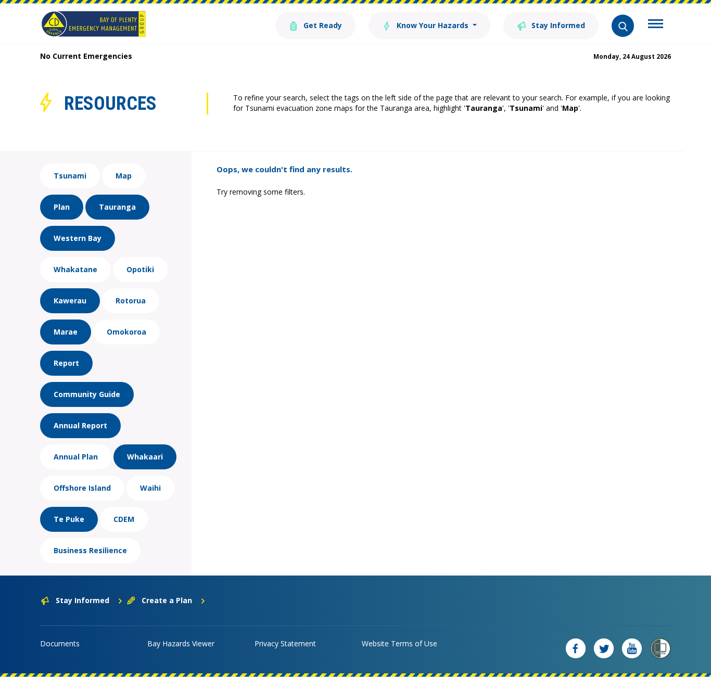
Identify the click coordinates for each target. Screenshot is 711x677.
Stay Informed (557, 25)
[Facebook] (576, 648)
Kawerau (70, 300)
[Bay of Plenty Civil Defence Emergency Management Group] (93, 24)
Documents (60, 643)
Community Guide (87, 394)
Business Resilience (90, 550)
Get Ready (321, 25)
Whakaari (145, 457)
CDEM (123, 519)
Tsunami (70, 176)
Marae (66, 332)
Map (124, 176)
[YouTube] (632, 648)
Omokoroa (126, 332)
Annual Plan (76, 457)
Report (66, 363)
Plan (62, 207)
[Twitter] (604, 648)
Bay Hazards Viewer (180, 643)
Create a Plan (166, 600)
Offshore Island (82, 488)
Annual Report (80, 425)
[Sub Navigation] (655, 25)
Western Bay (77, 238)
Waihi (150, 488)
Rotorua (131, 300)
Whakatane (75, 269)
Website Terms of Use (399, 643)
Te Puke (69, 519)
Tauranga (117, 207)
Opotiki (140, 269)
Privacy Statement (285, 643)
